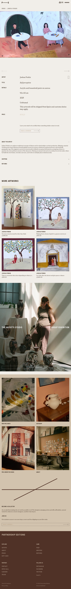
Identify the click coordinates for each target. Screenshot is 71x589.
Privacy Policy (5, 585)
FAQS (37, 547)
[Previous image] (4, 71)
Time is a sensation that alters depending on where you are (18, 275)
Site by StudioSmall (40, 585)
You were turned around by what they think (14, 234)
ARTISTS (4, 547)
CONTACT (4, 566)
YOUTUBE (39, 572)
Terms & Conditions (6, 583)
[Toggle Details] (68, 159)
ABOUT (4, 550)
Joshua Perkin (12, 8)
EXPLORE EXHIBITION (35, 367)
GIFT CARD (5, 556)
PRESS (4, 553)
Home (3, 8)
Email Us (38, 575)
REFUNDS (39, 553)
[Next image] (66, 71)
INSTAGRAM (40, 566)
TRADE (4, 574)
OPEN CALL (5, 569)
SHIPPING (39, 550)
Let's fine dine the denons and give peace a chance (50, 275)
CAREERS (4, 572)
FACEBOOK (39, 569)
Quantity (8, 113)
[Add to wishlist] (68, 77)
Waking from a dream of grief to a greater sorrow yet (51, 234)
